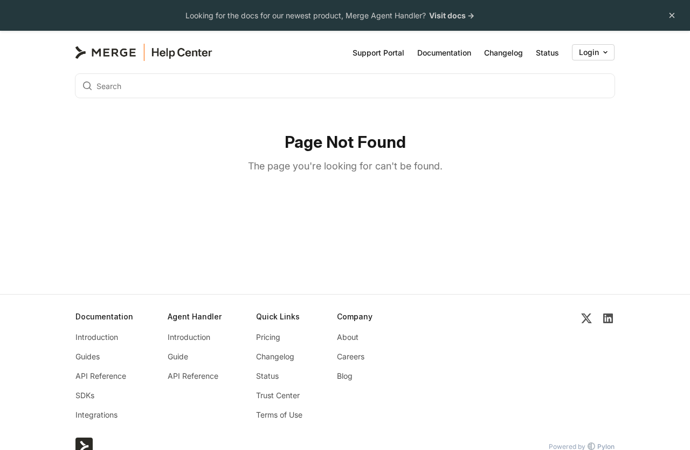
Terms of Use (279, 414)
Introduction (96, 337)
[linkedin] (608, 366)
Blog (345, 375)
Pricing (268, 337)
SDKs (84, 395)
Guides (87, 356)
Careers (350, 356)
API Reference (100, 375)
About (347, 337)
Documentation (444, 52)
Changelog (503, 52)
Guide (178, 356)
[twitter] (586, 366)
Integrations (96, 414)
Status (547, 52)
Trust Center (278, 395)
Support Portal (378, 52)
